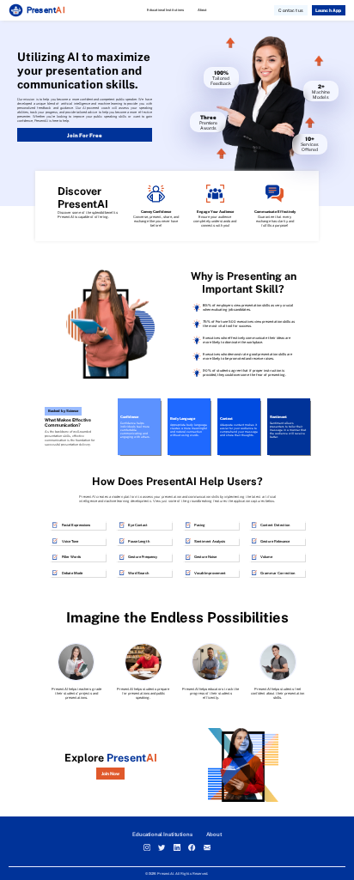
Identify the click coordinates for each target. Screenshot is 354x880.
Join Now (110, 773)
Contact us (290, 10)
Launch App (328, 10)
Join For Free (84, 135)
